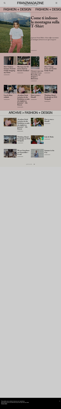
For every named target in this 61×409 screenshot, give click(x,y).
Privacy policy (4, 403)
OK (59, 401)
